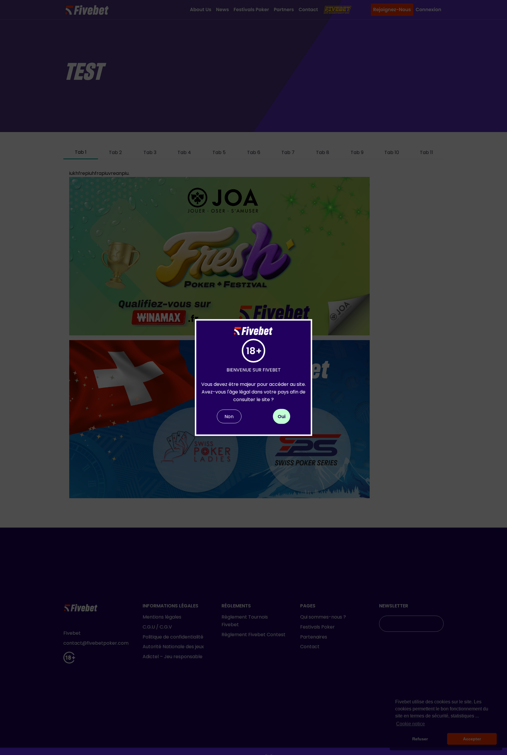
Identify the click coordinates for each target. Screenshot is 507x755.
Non (229, 416)
